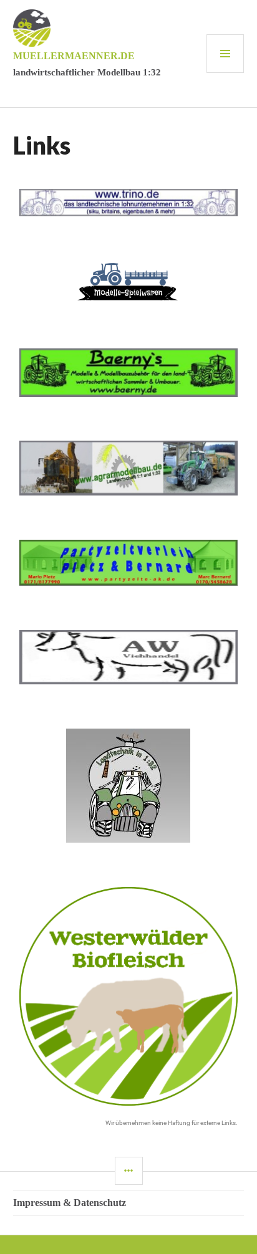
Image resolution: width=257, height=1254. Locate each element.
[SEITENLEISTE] (129, 1171)
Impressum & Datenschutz (69, 1202)
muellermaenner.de (74, 55)
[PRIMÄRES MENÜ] (225, 53)
